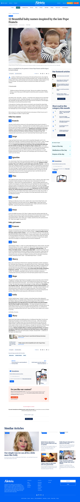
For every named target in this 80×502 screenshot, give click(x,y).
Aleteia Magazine (65, 7)
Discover (31, 7)
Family (24, 355)
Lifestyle (41, 7)
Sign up (12, 381)
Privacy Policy (53, 498)
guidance (11, 203)
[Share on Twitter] (44, 73)
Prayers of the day (58, 154)
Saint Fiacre (43, 4)
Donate (75, 3)
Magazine (39, 485)
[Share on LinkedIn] (42, 73)
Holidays (52, 7)
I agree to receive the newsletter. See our (21, 378)
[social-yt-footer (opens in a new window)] (36, 495)
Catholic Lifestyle (18, 355)
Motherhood (44, 433)
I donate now (14, 397)
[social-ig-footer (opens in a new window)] (43, 495)
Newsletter (40, 482)
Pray (17, 7)
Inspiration (7, 433)
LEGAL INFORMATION (38, 498)
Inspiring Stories (25, 7)
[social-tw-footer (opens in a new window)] (41, 495)
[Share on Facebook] (40, 73)
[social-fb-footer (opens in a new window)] (38, 495)
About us (32, 498)
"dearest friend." (33, 202)
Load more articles (61, 98)
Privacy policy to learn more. (27, 378)
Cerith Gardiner (22, 24)
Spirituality (46, 7)
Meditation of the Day (59, 150)
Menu (13, 7)
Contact (48, 498)
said (18, 219)
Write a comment (29, 418)
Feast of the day (57, 146)
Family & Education (16, 13)
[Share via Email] (46, 73)
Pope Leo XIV (58, 7)
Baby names (11, 355)
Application (40, 483)
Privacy (57, 498)
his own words (13, 86)
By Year (49, 482)
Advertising (40, 490)
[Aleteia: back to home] (40, 2)
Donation (39, 488)
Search (16, 3)
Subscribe (69, 3)
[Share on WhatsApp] (48, 73)
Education (43, 454)
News (36, 7)
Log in (65, 3)
